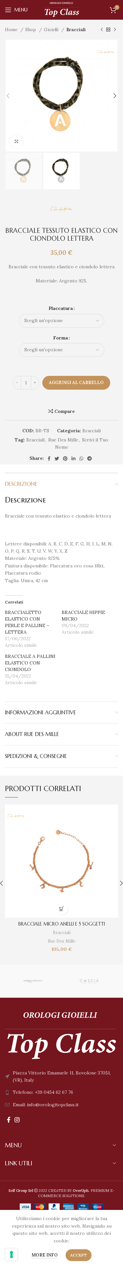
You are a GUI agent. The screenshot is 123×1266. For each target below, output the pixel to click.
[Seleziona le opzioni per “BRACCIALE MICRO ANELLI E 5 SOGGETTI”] (61, 908)
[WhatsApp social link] (81, 458)
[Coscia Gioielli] (89, 981)
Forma (60, 338)
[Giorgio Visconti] (32, 981)
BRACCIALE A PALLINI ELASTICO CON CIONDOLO (30, 662)
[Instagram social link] (17, 1120)
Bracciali (76, 29)
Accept (78, 1255)
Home (12, 29)
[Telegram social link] (89, 458)
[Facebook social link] (49, 458)
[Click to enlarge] (16, 141)
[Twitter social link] (56, 458)
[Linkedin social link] (73, 458)
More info (44, 1255)
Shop (31, 29)
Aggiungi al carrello (76, 382)
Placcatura (61, 308)
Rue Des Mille (63, 440)
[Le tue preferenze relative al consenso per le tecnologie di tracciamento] (11, 1254)
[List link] (61, 1092)
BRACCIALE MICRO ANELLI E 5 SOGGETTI (61, 924)
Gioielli (52, 29)
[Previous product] (101, 30)
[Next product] (115, 30)
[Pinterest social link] (65, 458)
